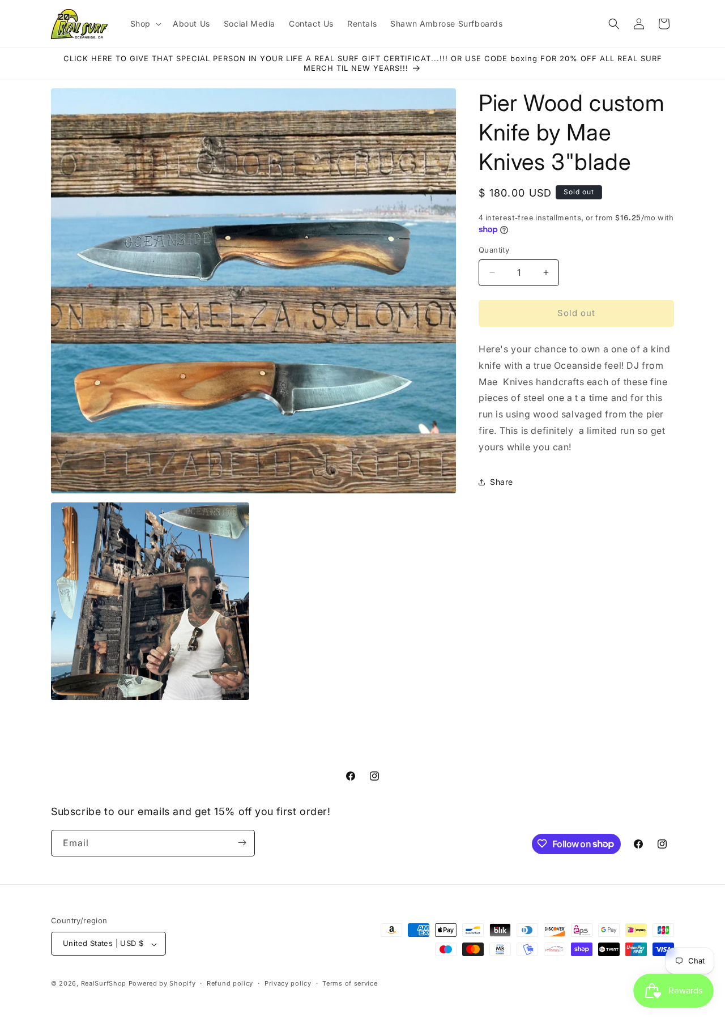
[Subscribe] (241, 842)
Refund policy (230, 983)
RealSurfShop (103, 984)
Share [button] (501, 482)
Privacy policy (288, 983)
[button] (144, 24)
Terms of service (349, 983)
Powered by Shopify (162, 984)
